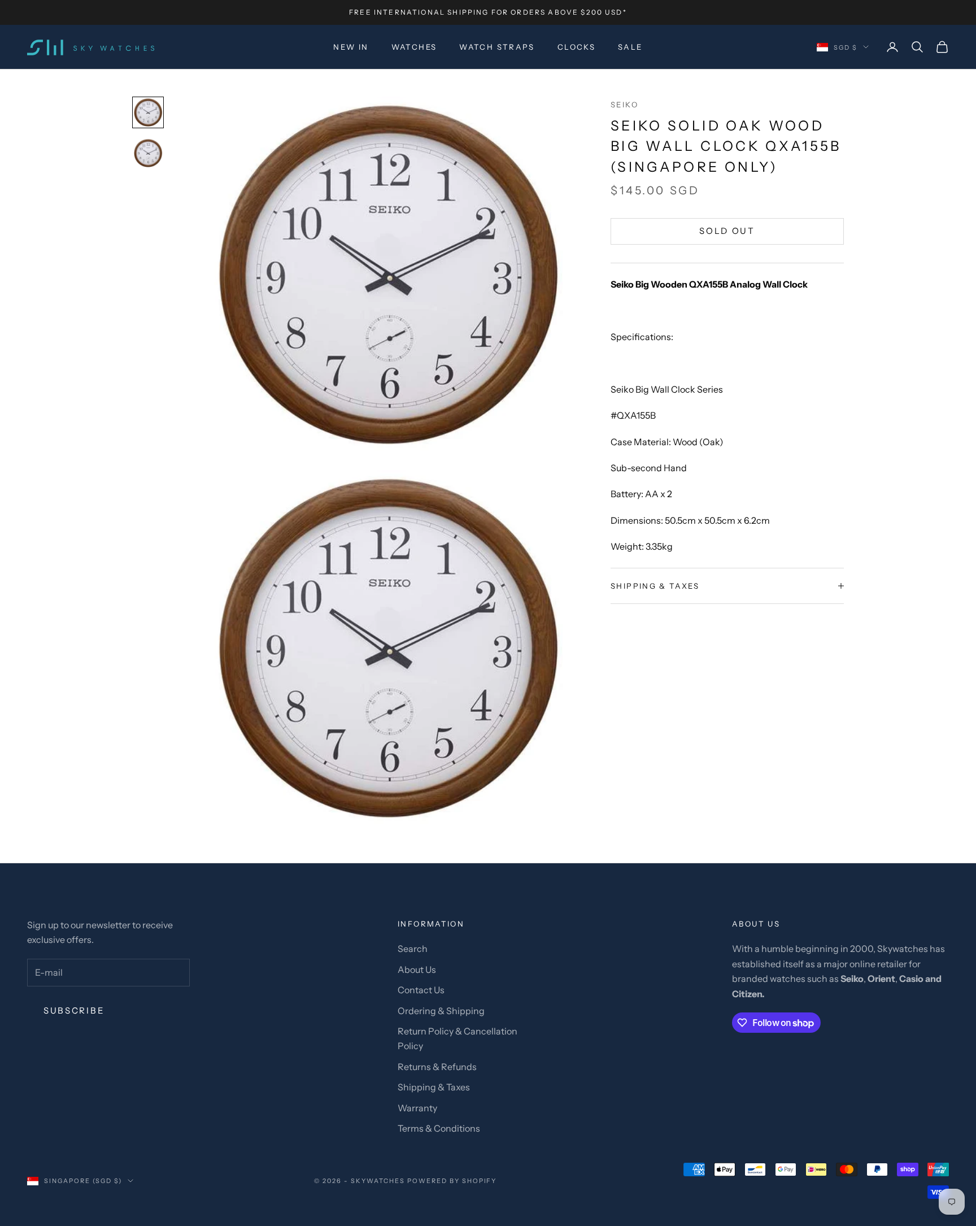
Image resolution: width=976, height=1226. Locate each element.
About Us (417, 969)
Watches (414, 46)
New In (350, 46)
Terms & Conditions (439, 1128)
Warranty (417, 1108)
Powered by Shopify (452, 1181)
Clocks (576, 46)
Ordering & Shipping (441, 1010)
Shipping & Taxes (434, 1087)
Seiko (624, 104)
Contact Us (421, 989)
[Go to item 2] (148, 153)
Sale (630, 46)
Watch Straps (497, 46)
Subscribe (73, 1010)
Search (413, 948)
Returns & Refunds (437, 1066)
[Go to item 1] (148, 112)
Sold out (727, 230)
